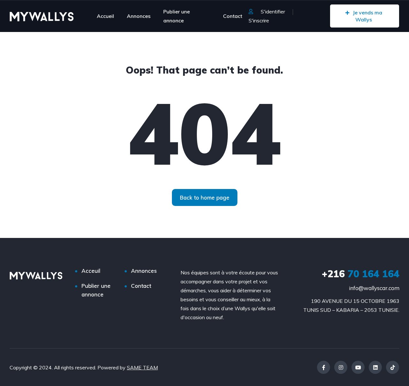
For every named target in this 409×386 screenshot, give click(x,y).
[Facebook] (323, 367)
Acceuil (90, 270)
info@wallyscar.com (374, 288)
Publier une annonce (176, 16)
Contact (232, 16)
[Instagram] (340, 367)
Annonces (138, 16)
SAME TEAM (142, 367)
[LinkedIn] (375, 367)
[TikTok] (392, 367)
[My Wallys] (41, 16)
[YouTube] (358, 367)
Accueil (105, 16)
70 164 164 (360, 274)
